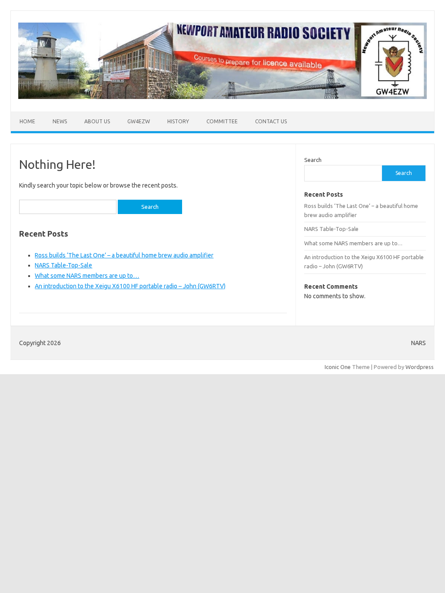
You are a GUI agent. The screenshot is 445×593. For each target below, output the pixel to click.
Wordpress (419, 367)
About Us (97, 121)
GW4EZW (138, 121)
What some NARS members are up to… (87, 275)
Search (313, 160)
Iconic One (338, 367)
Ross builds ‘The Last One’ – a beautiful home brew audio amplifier (124, 255)
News (60, 121)
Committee (222, 121)
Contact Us (271, 121)
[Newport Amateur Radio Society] (222, 96)
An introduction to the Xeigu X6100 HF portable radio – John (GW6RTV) (130, 286)
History (178, 121)
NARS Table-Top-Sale (63, 265)
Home (27, 121)
